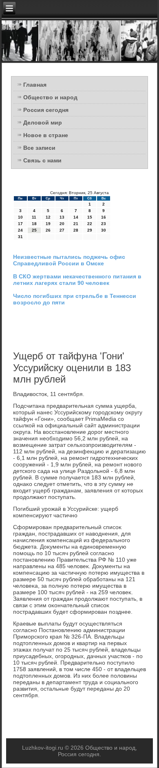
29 (89, 230)
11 (34, 217)
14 (75, 217)
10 (20, 217)
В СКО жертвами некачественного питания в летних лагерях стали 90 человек (77, 279)
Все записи (39, 147)
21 (75, 223)
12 (48, 217)
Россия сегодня (45, 110)
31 (20, 236)
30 (103, 230)
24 (20, 230)
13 (62, 217)
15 (89, 217)
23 (103, 223)
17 (20, 223)
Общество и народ (50, 97)
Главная (34, 84)
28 (75, 230)
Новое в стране (45, 135)
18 (34, 223)
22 (89, 223)
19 (48, 223)
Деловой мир (42, 122)
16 (103, 217)
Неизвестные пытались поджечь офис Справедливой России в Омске (69, 260)
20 (62, 223)
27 (62, 230)
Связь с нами (42, 160)
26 (48, 230)
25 (34, 230)
